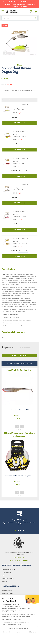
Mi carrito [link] (36, 11)
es (30, 13)
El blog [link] (3, 575)
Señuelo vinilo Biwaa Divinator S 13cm (17, 397)
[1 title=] (21, 347)
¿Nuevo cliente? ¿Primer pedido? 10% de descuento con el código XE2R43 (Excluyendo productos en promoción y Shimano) (19, 4)
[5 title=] (29, 347)
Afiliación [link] (4, 581)
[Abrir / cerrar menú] (3, 11)
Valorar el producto (19, 355)
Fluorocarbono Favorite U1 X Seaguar (17, 463)
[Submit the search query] (35, 18)
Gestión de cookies (7, 590)
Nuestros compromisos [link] (8, 569)
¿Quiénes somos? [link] (6, 572)
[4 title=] (27, 347)
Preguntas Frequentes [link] (8, 578)
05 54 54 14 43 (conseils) (20, 560)
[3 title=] (25, 347)
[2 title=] (23, 347)
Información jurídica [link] (7, 593)
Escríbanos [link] (20, 557)
